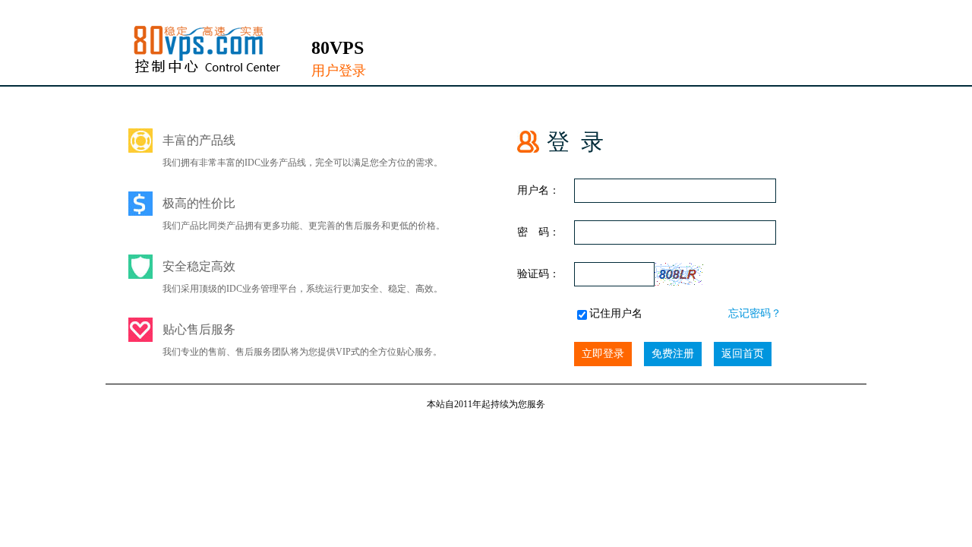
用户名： (538, 190)
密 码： (538, 232)
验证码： (538, 274)
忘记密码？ (754, 313)
